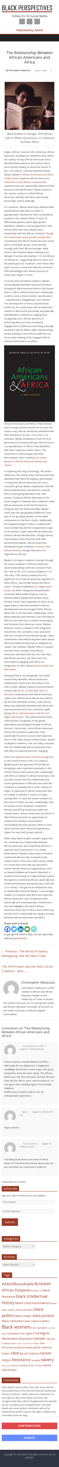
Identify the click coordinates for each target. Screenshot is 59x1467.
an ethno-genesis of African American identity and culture (26, 461)
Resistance (21, 1359)
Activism (42, 1284)
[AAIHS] (29, 5)
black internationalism (32, 1303)
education (25, 1338)
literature (12, 1343)
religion (6, 1360)
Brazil (33, 1328)
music (36, 1343)
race (15, 1353)
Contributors (29, 1425)
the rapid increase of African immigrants (32, 756)
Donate (29, 1438)
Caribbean (13, 1333)
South (14, 1365)
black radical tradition (37, 1321)
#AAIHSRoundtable (18, 1283)
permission (20, 938)
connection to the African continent (23, 182)
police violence (42, 1347)
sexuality (35, 1360)
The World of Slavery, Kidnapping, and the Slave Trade (25, 953)
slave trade (6, 1366)
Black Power (23, 1316)
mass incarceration (25, 1343)
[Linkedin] (21, 929)
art (40, 1290)
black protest (43, 1315)
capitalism (42, 1327)
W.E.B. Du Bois (25, 690)
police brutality (23, 1347)
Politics (6, 1353)
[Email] (27, 929)
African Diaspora (16, 1290)
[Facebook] (7, 929)
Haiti (48, 1338)
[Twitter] (14, 929)
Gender (40, 1338)
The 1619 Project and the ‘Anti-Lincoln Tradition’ (27, 969)
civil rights (26, 1333)
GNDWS (29, 1457)
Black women (16, 1327)
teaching (23, 1365)
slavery (47, 1359)
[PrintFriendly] (34, 929)
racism (45, 1353)
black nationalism (24, 1309)
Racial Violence (29, 1353)
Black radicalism (13, 1321)
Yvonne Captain (29, 1143)
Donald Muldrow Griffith (33, 1046)
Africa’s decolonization (23, 713)
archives (34, 1290)
